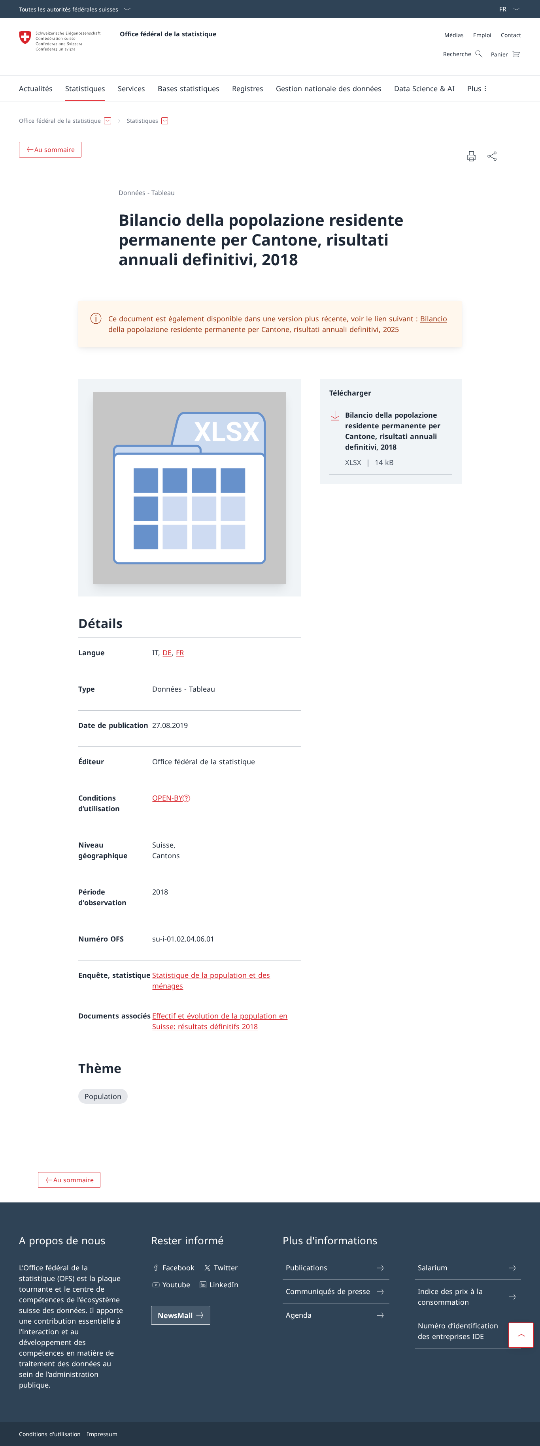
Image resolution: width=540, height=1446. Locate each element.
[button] (36, 88)
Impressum (102, 1434)
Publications (306, 1267)
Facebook (178, 1267)
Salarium (432, 1267)
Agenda (299, 1315)
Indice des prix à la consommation (450, 1297)
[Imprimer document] (471, 155)
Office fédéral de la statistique (168, 34)
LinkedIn (224, 1284)
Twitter (226, 1267)
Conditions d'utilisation (50, 1434)
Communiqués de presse (328, 1291)
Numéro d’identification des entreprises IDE (458, 1331)
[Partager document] (491, 156)
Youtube (176, 1284)
